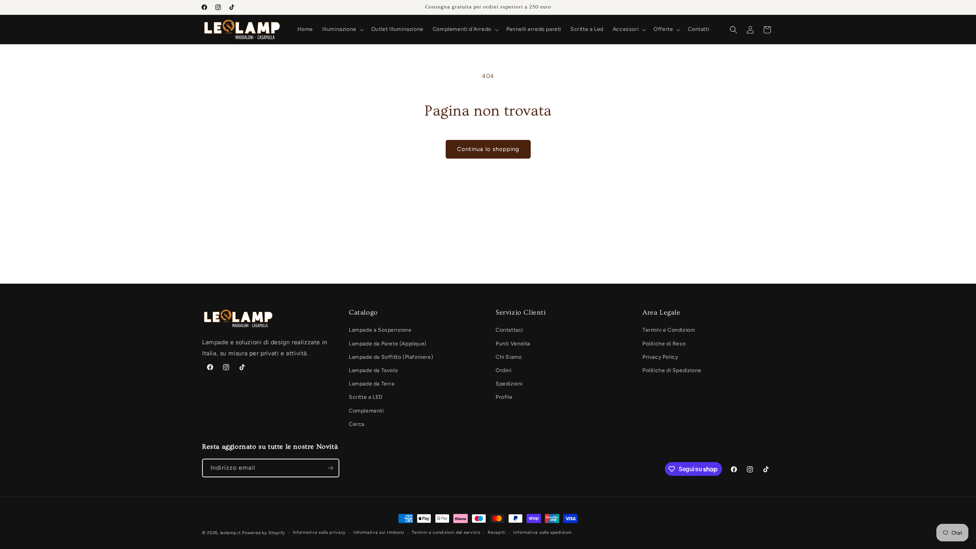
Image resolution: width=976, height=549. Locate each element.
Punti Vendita (513, 343)
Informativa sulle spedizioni (542, 532)
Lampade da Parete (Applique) (388, 343)
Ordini (504, 370)
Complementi (366, 411)
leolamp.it (230, 532)
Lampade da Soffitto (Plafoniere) (391, 357)
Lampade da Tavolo (373, 370)
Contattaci (509, 330)
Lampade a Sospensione (380, 330)
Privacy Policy (660, 357)
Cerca (356, 424)
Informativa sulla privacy (319, 532)
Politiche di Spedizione (672, 370)
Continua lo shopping (488, 149)
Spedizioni (509, 383)
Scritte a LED (366, 397)
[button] (342, 29)
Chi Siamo (509, 357)
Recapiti (497, 532)
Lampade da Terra (372, 383)
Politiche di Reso (663, 343)
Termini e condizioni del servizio (446, 532)
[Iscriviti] (330, 468)
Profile (504, 397)
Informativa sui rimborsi (379, 532)
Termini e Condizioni (668, 330)
